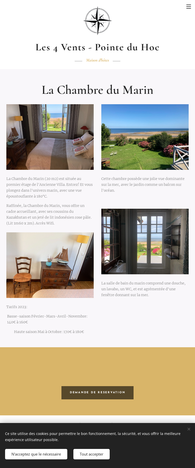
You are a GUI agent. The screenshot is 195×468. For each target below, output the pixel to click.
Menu (189, 6)
